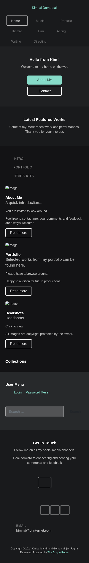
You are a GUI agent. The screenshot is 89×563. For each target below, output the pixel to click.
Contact (45, 91)
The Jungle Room (58, 552)
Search (75, 411)
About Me (44, 80)
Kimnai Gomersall (44, 7)
